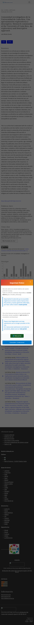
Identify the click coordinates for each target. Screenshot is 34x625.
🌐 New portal (17, 336)
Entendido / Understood (17, 342)
